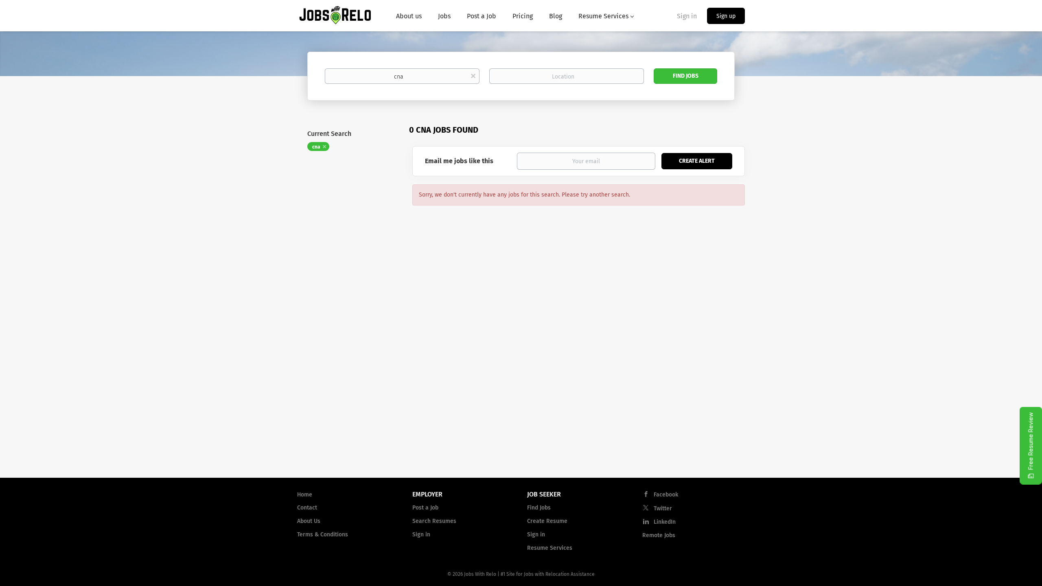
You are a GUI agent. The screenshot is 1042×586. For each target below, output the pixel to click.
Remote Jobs (658, 535)
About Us (308, 521)
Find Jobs (685, 75)
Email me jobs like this (459, 161)
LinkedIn (665, 521)
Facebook (666, 494)
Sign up (726, 16)
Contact (307, 507)
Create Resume (547, 521)
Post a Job (425, 507)
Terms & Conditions (322, 534)
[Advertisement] (521, 406)
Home (304, 494)
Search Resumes (434, 521)
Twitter (663, 508)
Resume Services (549, 547)
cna (316, 147)
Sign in (687, 16)
